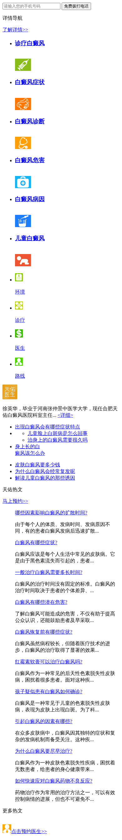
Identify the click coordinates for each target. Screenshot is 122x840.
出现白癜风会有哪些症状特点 (47, 426)
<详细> (65, 415)
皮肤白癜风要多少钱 (37, 464)
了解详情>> (15, 29)
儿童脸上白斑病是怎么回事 (58, 433)
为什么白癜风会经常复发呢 (45, 471)
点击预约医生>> (29, 831)
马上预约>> (15, 501)
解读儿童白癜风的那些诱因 (45, 478)
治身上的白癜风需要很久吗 (58, 440)
